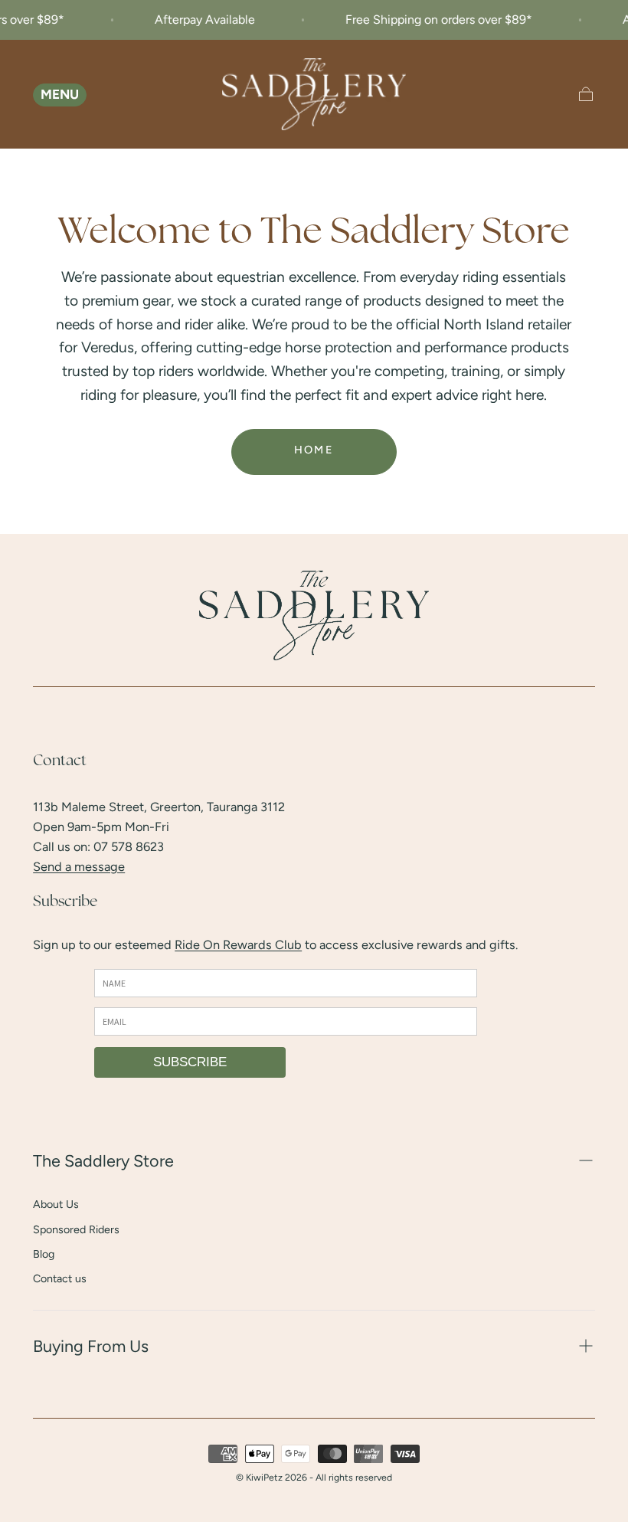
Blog (43, 1254)
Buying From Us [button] (91, 1346)
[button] (44, 94)
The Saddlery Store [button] (103, 1160)
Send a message (79, 866)
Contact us (60, 1278)
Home (314, 450)
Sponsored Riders (76, 1229)
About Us (56, 1204)
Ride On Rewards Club (238, 944)
